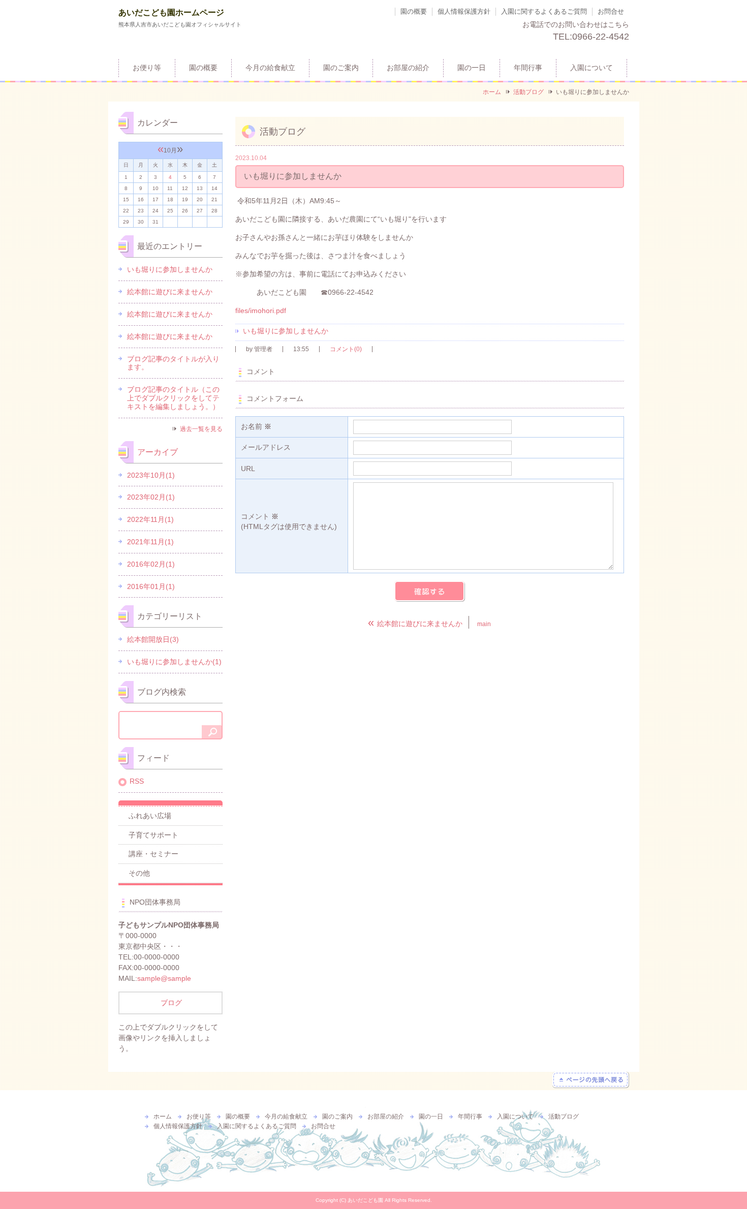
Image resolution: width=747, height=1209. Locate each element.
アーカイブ (157, 452)
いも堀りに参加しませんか (285, 331)
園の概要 (413, 11)
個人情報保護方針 (464, 11)
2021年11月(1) (150, 542)
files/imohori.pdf (260, 310)
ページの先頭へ (590, 1080)
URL (248, 468)
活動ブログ (528, 92)
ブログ (170, 1003)
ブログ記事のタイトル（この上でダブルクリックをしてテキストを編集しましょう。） (173, 398)
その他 (139, 873)
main (484, 624)
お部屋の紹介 (408, 68)
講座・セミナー (153, 854)
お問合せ (611, 11)
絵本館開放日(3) (153, 639)
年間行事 (528, 68)
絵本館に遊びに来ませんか (169, 292)
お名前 (256, 426)
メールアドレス (266, 447)
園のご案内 (341, 68)
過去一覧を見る (201, 428)
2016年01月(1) (151, 586)
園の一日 (471, 68)
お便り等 (147, 68)
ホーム (492, 92)
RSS (137, 781)
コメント (289, 521)
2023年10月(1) (151, 475)
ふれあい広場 (150, 816)
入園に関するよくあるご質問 (544, 11)
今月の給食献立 (270, 68)
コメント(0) (346, 349)
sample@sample (164, 978)
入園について (591, 68)
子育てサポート (153, 835)
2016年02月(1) (151, 564)
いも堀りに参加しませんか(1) (174, 662)
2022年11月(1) (150, 519)
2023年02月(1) (151, 497)
